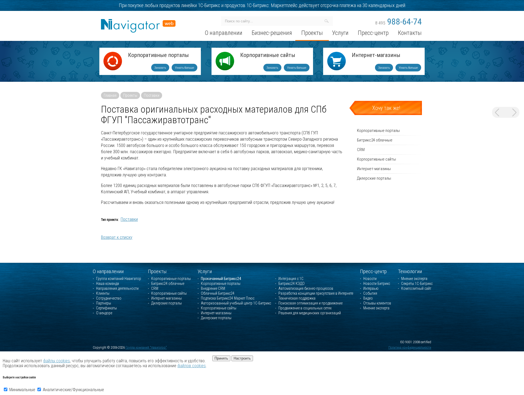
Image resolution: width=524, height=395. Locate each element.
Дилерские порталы (374, 178)
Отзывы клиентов (377, 303)
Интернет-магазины (376, 55)
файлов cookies (191, 365)
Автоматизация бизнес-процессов (305, 288)
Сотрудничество (108, 298)
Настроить (242, 358)
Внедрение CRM (213, 288)
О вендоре (104, 313)
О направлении (108, 271)
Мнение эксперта (376, 308)
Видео (368, 298)
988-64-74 (398, 21)
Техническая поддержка (296, 298)
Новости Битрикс (376, 283)
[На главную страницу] (138, 21)
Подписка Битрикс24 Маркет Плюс (227, 298)
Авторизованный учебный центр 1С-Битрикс (236, 303)
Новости (370, 278)
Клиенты (102, 293)
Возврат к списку (116, 237)
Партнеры (103, 303)
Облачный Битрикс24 (217, 293)
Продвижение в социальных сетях (305, 308)
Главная (110, 95)
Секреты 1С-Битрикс (417, 283)
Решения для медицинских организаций (309, 313)
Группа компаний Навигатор (118, 278)
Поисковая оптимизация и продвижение (310, 303)
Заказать (160, 68)
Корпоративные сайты (267, 55)
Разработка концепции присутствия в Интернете (315, 293)
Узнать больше (184, 68)
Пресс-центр (373, 271)
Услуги (205, 271)
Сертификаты (106, 308)
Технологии (410, 271)
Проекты (130, 95)
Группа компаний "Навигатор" (146, 347)
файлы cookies (56, 360)
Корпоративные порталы (158, 55)
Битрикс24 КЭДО (291, 283)
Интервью (371, 288)
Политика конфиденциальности (409, 347)
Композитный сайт (416, 288)
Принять (221, 358)
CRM (361, 149)
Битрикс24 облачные (374, 140)
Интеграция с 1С (290, 278)
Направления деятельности (117, 288)
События (370, 293)
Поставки (151, 95)
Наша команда (107, 283)
